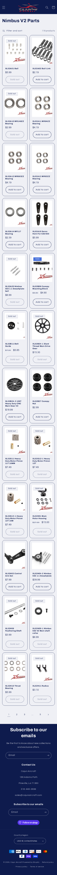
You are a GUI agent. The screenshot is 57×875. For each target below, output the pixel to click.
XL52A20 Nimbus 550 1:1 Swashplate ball (14, 288)
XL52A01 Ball (12, 68)
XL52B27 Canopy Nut (41, 402)
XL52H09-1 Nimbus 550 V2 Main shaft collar (42, 630)
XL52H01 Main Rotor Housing (40, 517)
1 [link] (9, 714)
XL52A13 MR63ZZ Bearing (41, 177)
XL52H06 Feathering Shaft (13, 629)
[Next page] (48, 714)
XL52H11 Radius (41, 686)
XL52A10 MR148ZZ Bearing (14, 122)
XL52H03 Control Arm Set (13, 574)
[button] (3, 7)
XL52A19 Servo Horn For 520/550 (41, 232)
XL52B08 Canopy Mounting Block (41, 287)
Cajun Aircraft (16, 862)
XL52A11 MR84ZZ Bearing (41, 122)
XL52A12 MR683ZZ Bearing (14, 177)
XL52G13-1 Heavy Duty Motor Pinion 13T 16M (14, 518)
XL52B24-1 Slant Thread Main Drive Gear (41, 346)
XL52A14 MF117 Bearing (13, 232)
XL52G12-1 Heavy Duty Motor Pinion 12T (41, 461)
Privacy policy (21, 866)
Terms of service (37, 866)
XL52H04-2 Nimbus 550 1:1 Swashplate (42, 574)
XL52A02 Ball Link (41, 68)
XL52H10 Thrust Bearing (13, 687)
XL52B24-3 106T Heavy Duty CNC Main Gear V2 (13, 403)
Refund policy (48, 862)
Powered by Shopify (31, 862)
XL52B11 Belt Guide (12, 345)
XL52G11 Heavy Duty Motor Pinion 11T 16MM (14, 461)
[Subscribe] (48, 755)
